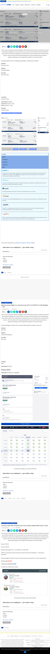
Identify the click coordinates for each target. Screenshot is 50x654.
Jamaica (18, 498)
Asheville (15, 523)
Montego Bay (23, 498)
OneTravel (4, 199)
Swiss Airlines (37, 643)
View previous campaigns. (8, 264)
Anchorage (10, 523)
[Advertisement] (25, 86)
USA (13, 5)
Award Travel (9, 302)
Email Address (6, 251)
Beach (5, 498)
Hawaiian (43, 642)
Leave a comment (25, 277)
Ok (25, 652)
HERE (14, 564)
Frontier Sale (6, 627)
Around (38, 5)
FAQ (8, 636)
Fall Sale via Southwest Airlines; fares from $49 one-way (19, 1)
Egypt (5, 272)
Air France (31, 642)
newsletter (18, 242)
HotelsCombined (41, 644)
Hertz (38, 647)
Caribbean (9, 498)
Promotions (4, 523)
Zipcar (41, 647)
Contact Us (40, 636)
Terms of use (34, 636)
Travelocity (46, 644)
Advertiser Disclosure (14, 636)
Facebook (23, 242)
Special (33, 5)
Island (14, 498)
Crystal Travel (33, 641)
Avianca (34, 642)
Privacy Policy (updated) (25, 636)
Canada (17, 5)
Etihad (40, 642)
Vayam (3, 217)
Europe (22, 5)
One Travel (39, 641)
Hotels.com (36, 644)
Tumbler (33, 242)
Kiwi (36, 641)
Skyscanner (4, 182)
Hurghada (9, 272)
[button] (24, 154)
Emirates (37, 642)
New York (25, 14)
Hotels (28, 5)
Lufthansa (47, 642)
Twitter (28, 242)
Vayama (43, 641)
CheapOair (4, 208)
